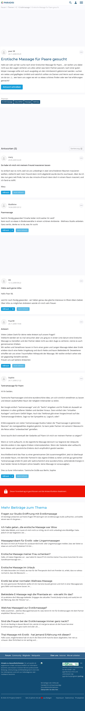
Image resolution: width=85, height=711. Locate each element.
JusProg (80, 676)
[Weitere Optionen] (81, 52)
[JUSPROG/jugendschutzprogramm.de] (70, 664)
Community (16, 655)
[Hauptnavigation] (81, 2)
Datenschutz (69, 698)
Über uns (54, 655)
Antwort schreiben (12, 87)
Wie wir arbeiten (73, 655)
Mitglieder (26, 655)
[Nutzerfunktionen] (75, 2)
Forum (3, 7)
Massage (28, 102)
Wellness (36, 102)
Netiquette (36, 655)
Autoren (62, 655)
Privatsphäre (79, 698)
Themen (11, 7)
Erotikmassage (24, 7)
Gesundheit (19, 102)
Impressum (60, 698)
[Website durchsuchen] (70, 2)
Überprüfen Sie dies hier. (49, 690)
